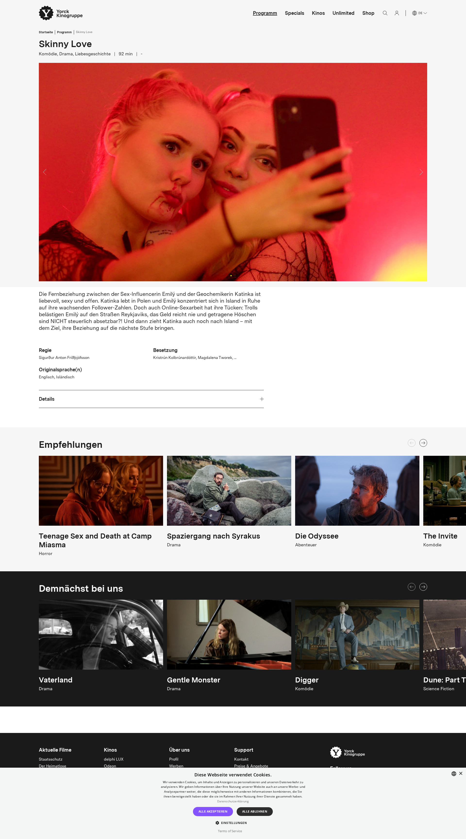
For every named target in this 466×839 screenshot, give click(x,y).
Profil (173, 760)
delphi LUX (114, 760)
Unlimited (344, 13)
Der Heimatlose (52, 766)
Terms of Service (230, 831)
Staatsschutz (50, 760)
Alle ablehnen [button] (254, 811)
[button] (233, 172)
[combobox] (453, 773)
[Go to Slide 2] (235, 275)
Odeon (110, 766)
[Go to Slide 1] (231, 275)
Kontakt (241, 760)
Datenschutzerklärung (233, 801)
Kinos (318, 13)
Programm (265, 13)
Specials (294, 13)
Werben (176, 766)
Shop (368, 13)
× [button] (460, 773)
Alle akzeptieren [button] (213, 811)
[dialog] (233, 803)
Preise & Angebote (251, 766)
